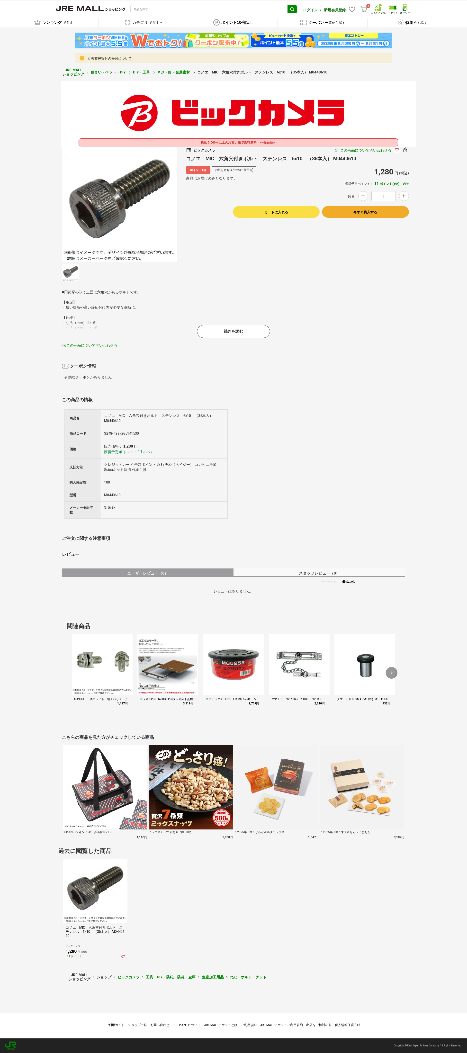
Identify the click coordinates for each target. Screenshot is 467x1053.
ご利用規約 (249, 1025)
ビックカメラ (129, 977)
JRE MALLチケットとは (220, 1025)
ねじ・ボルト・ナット (248, 977)
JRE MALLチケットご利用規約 (281, 1025)
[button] (392, 673)
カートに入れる (276, 212)
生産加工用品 (213, 977)
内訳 (406, 184)
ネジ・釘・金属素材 (174, 72)
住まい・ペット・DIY (109, 72)
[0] (363, 9)
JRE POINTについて (187, 1025)
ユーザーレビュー (147, 573)
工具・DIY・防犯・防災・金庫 (171, 977)
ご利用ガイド (115, 1025)
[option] (119, 204)
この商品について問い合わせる (365, 150)
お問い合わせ (159, 1025)
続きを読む (233, 331)
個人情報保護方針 (347, 1025)
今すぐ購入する (365, 212)
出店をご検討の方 (319, 1025)
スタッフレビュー (319, 573)
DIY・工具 (142, 72)
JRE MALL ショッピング (73, 72)
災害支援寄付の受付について (110, 58)
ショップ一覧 (137, 1025)
